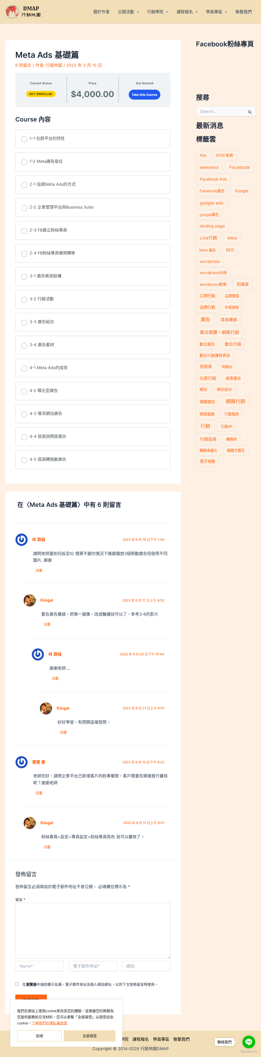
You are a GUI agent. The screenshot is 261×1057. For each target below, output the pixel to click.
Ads (203, 155)
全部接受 (90, 1036)
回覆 (39, 570)
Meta (232, 238)
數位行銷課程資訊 (215, 355)
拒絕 (39, 1036)
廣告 (205, 319)
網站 (203, 389)
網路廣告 (207, 401)
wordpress (210, 261)
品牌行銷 (207, 307)
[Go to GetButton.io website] (249, 1051)
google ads (211, 203)
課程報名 (141, 1039)
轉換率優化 (208, 450)
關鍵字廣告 (236, 450)
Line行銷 (208, 237)
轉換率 (231, 439)
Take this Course (144, 95)
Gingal (46, 600)
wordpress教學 (213, 284)
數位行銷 (233, 344)
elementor (209, 167)
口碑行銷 (207, 295)
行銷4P (226, 426)
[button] (136, 12)
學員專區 (161, 1039)
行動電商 (232, 414)
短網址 (227, 366)
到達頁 (243, 284)
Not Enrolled (41, 94)
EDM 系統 (224, 155)
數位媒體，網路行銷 (219, 332)
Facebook (239, 167)
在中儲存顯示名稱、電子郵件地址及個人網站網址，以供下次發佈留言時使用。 (90, 984)
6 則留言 (23, 65)
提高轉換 (229, 319)
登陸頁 (206, 366)
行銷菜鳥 (208, 439)
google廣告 (209, 214)
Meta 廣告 (207, 250)
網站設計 (224, 389)
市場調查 (232, 307)
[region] (66, 1023)
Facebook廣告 (212, 191)
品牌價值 (232, 296)
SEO (230, 249)
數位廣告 (207, 344)
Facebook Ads (213, 179)
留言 (20, 899)
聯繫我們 (181, 1039)
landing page (212, 225)
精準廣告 (233, 378)
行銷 (205, 426)
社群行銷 (208, 378)
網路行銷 (235, 401)
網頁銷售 (207, 414)
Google (241, 190)
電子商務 (207, 461)
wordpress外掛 (213, 272)
